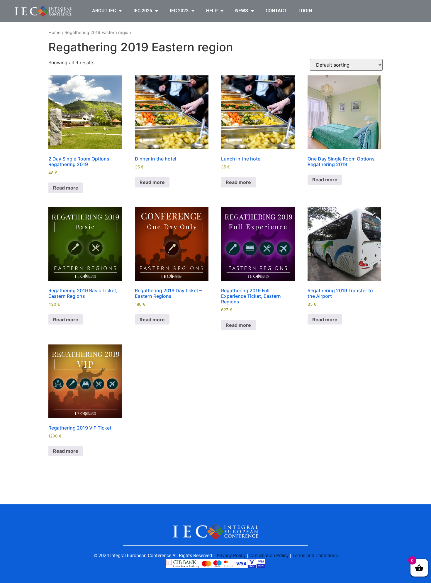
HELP (212, 10)
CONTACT (276, 10)
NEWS (241, 10)
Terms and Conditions (315, 555)
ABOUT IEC (104, 10)
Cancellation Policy (269, 555)
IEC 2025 (142, 10)
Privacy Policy (231, 555)
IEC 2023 (179, 10)
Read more (65, 188)
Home (54, 32)
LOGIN (305, 10)
